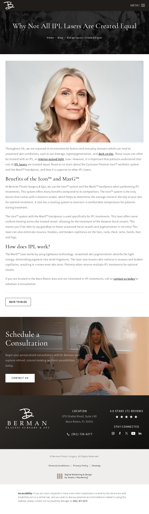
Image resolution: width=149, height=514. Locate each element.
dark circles (106, 154)
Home (50, 37)
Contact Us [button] (132, 506)
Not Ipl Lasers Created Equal (84, 37)
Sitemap (96, 465)
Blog (60, 37)
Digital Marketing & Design (78, 476)
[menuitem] (113, 433)
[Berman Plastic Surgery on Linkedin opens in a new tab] (140, 433)
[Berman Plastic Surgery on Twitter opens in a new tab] (126, 433)
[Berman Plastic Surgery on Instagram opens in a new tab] (113, 433)
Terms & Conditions (59, 465)
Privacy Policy (80, 465)
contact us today (124, 279)
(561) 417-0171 (80, 501)
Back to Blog (18, 302)
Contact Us (20, 378)
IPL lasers (20, 164)
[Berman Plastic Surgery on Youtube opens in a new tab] (133, 433)
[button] (143, 5)
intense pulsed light (51, 159)
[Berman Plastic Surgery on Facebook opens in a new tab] (119, 433)
